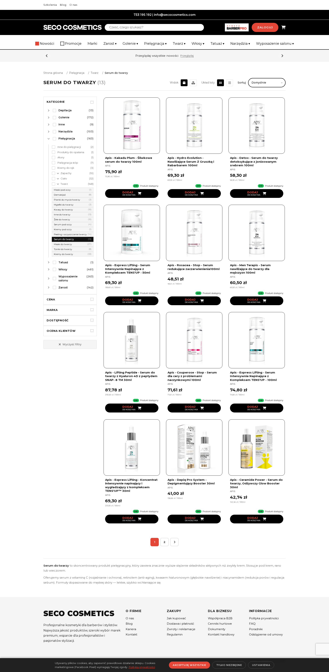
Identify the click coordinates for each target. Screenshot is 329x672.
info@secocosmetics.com (175, 15)
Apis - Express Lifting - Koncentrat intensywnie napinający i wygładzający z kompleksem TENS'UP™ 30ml (131, 485)
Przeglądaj (187, 55)
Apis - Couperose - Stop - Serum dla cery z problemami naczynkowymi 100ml (192, 376)
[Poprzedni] (46, 55)
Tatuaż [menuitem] (217, 43)
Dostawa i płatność (180, 623)
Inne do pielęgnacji (75, 146)
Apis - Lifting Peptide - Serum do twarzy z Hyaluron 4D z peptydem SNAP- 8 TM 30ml (131, 376)
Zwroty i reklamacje (181, 629)
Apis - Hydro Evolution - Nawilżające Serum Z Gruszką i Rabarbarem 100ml (191, 161)
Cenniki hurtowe (220, 623)
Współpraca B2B (220, 618)
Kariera (131, 629)
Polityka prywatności (264, 618)
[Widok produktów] (184, 82)
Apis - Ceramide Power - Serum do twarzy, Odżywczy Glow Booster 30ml (256, 483)
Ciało (77, 178)
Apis (107, 165)
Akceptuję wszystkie (189, 665)
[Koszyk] (283, 27)
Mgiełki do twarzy (72, 204)
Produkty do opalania (75, 152)
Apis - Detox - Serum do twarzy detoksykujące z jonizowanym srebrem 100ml (254, 161)
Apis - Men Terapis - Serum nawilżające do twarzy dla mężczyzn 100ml (250, 268)
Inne (75, 124)
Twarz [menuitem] (179, 43)
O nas (73, 4)
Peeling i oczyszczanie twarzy (72, 234)
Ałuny (75, 157)
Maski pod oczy (72, 189)
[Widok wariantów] (193, 82)
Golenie (75, 117)
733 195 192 (143, 15)
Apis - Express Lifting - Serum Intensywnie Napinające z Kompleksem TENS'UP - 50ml (127, 268)
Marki (92, 43)
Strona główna (53, 73)
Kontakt (131, 634)
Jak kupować (176, 618)
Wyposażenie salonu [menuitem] (275, 43)
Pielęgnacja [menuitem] (155, 43)
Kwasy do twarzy (72, 209)
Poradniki (256, 629)
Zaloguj (265, 27)
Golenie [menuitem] (130, 43)
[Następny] (282, 55)
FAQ (252, 623)
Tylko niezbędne (229, 665)
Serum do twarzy (72, 239)
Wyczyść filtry (71, 344)
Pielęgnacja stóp (75, 162)
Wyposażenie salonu (75, 278)
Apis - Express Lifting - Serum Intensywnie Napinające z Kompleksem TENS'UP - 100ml (253, 376)
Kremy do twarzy (72, 254)
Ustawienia (261, 665)
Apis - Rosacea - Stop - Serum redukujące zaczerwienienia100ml (194, 267)
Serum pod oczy (72, 224)
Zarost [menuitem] (110, 43)
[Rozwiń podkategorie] (48, 110)
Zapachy (77, 173)
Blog (63, 4)
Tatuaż (75, 262)
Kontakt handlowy (221, 634)
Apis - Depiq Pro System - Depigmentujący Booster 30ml (191, 481)
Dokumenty (216, 629)
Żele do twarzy (72, 219)
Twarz (94, 73)
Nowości (47, 43)
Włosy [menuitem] (198, 43)
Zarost (75, 287)
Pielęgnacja (76, 73)
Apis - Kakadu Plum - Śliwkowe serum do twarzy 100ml (128, 159)
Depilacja (75, 110)
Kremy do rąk (75, 167)
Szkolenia (50, 4)
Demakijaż (72, 194)
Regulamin (175, 634)
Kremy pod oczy (72, 229)
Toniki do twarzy (72, 249)
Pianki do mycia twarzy (72, 199)
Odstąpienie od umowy (266, 634)
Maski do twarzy (72, 244)
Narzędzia (75, 131)
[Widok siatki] (220, 82)
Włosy (75, 269)
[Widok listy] (229, 82)
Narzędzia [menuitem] (240, 43)
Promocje (73, 43)
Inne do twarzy (72, 214)
